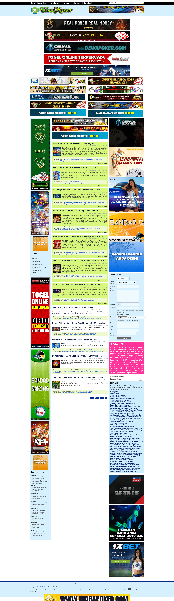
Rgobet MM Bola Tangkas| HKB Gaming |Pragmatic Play (78, 236)
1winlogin (93, 318)
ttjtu (66, 392)
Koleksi (42, 481)
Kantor (42, 524)
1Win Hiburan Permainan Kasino (121, 402)
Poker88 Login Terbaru (117, 395)
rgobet (95, 252)
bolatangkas (62, 161)
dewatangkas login (81, 371)
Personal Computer (38, 512)
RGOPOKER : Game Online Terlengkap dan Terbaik (76, 211)
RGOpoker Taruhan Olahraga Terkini (122, 426)
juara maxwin (91, 202)
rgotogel (68, 183)
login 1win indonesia (89, 300)
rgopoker (97, 228)
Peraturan (82, 583)
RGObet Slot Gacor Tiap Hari (119, 425)
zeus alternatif (85, 276)
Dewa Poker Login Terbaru (118, 420)
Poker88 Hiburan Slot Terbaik (119, 400)
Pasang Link (66, 3)
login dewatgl (69, 204)
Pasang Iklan (41, 3)
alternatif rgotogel (80, 183)
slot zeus (73, 276)
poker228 (68, 228)
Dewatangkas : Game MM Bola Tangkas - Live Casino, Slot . (78, 356)
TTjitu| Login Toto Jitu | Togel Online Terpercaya (125, 440)
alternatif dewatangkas (92, 159)
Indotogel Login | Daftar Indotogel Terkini (123, 470)
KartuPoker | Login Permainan (120, 405)
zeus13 (68, 276)
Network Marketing (37, 489)
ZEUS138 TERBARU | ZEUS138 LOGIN (123, 463)
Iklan (42, 503)
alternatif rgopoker (67, 229)
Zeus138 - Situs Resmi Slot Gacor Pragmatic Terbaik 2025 (78, 261)
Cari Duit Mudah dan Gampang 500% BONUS (125, 468)
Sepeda (34, 519)
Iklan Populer (74, 583)
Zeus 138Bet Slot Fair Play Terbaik (121, 431)
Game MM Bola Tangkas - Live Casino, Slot (124, 435)
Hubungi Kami (87, 3)
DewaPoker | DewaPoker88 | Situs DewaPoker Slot (74, 339)
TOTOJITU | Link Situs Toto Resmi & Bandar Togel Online (77, 377)
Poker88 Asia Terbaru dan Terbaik (121, 436)
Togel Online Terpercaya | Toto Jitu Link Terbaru (125, 448)
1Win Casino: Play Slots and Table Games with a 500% (77, 285)
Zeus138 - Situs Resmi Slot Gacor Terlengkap (125, 455)
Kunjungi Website (75, 158)
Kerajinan (40, 480)
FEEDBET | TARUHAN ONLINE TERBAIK (123, 412)
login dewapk (89, 351)
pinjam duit (99, 318)
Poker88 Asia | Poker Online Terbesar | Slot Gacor (126, 441)
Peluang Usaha (36, 490)
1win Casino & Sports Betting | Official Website (73, 307)
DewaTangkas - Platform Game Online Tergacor (74, 143)
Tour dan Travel (37, 535)
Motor (43, 518)
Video (42, 498)
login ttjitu (82, 392)
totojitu (77, 392)
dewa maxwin (89, 204)
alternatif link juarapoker (79, 202)
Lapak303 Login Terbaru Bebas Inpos (122, 403)
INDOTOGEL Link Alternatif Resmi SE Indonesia (126, 428)
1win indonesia (79, 318)
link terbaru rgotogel (91, 183)
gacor (78, 276)
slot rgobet (66, 254)
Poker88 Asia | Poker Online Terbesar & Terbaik (126, 410)
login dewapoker (98, 351)
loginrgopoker (57, 229)
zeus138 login (94, 276)
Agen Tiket (35, 532)
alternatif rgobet (58, 254)
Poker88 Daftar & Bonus (118, 397)
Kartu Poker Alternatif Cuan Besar (121, 422)
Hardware (42, 510)
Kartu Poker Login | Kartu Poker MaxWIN (123, 443)
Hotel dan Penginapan (38, 532)
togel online (71, 392)
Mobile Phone (36, 498)
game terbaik (76, 229)
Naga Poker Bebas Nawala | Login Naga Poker (125, 446)
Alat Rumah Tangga (38, 478)
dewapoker (76, 351)
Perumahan (35, 525)
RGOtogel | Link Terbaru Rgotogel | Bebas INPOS (126, 453)
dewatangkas (70, 159)
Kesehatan (35, 481)
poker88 (76, 334)
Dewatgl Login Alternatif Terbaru (120, 458)
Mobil (39, 518)
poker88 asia (91, 334)
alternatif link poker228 (87, 228)
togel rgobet (73, 254)
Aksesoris (35, 510)
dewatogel (56, 204)
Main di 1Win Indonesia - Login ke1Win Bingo (124, 466)
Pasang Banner (54, 3)
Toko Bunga (38, 483)
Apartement (35, 524)
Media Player (42, 496)
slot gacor (96, 204)
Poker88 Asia (114, 393)
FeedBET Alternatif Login (118, 433)
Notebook (35, 512)
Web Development (39, 503)
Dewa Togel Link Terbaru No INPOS (121, 460)
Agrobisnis (35, 476)
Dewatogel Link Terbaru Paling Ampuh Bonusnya (126, 438)
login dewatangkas (79, 159)
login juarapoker (99, 202)
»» (106, 398)
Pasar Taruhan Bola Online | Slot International (125, 465)
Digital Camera (36, 495)
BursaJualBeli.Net (42, 587)
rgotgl (73, 183)
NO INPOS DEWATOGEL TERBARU (121, 461)
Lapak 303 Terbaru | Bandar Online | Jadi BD (124, 445)
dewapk (82, 351)
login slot (80, 300)
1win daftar (87, 318)
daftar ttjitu (88, 392)
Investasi (43, 487)
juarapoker (69, 202)
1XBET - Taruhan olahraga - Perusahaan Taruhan (126, 417)
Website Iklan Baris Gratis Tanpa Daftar (123, 456)
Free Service (36, 503)
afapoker (68, 252)
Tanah (37, 527)
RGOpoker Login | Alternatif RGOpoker (123, 450)
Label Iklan (76, 3)
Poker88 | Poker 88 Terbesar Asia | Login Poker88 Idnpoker (78, 323)
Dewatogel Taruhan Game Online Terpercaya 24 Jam (76, 190)
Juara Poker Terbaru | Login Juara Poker (123, 451)
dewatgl (62, 204)
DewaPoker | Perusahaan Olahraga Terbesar (125, 407)
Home (33, 3)
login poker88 (83, 334)
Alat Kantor (42, 476)
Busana (34, 480)
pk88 (71, 334)
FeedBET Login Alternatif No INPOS (122, 413)
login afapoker (76, 252)
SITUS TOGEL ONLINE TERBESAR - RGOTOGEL (75, 168)
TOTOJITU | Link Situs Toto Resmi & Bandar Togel (126, 430)
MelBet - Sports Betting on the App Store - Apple (126, 418)
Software (41, 513)
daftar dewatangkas (93, 371)
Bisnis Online (36, 487)
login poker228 (76, 228)
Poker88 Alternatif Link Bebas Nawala (122, 398)
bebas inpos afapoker (86, 252)
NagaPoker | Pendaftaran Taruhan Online (123, 408)
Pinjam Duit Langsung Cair (119, 423)
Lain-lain (34, 518)
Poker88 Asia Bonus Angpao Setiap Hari (123, 471)
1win (75, 300)
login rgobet (101, 252)
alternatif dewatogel (78, 204)
